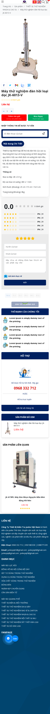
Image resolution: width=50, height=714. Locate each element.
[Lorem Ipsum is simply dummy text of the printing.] (5, 320)
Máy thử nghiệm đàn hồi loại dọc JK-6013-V (25, 497)
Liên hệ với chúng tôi (25, 408)
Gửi (25, 282)
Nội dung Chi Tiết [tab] (12, 143)
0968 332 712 (25, 388)
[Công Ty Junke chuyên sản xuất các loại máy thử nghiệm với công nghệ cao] (25, 1)
